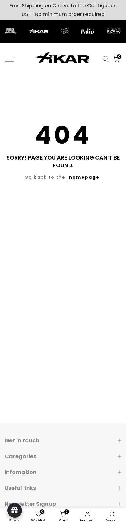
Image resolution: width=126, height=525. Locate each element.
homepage (84, 177)
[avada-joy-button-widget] (14, 510)
